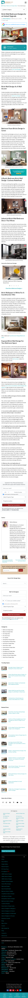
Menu (3, 857)
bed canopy (16, 359)
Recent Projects (5, 866)
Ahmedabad (4, 969)
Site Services (4, 935)
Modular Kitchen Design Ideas (9, 655)
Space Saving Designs (6, 888)
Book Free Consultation (14, 505)
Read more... (4, 670)
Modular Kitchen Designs (7, 881)
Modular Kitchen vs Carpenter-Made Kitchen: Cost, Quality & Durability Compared (16, 759)
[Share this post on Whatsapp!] (25, 18)
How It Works (5, 861)
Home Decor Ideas (7, 645)
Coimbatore (4, 955)
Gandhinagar (4, 971)
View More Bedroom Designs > (14, 288)
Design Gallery (5, 864)
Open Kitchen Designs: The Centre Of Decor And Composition (16, 767)
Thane (8, 959)
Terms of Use (18, 987)
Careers (3, 925)
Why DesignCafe (5, 928)
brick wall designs (16, 69)
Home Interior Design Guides (8, 906)
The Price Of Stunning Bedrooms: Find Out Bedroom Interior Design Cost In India (16, 720)
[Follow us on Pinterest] (13, 990)
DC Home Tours (6, 635)
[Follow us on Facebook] (8, 990)
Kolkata (3, 966)
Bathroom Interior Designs (7, 901)
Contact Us (4, 933)
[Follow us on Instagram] (10, 990)
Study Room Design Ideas (8, 657)
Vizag (2, 957)
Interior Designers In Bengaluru (9, 908)
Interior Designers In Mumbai (8, 916)
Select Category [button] (8, 9)
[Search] (25, 583)
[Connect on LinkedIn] (20, 990)
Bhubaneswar (5, 967)
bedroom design (16, 95)
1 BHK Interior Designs (7, 874)
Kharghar (13, 959)
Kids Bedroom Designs (7, 896)
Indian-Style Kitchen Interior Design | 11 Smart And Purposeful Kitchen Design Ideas (17, 676)
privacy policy (6, 619)
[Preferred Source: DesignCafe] (14, 24)
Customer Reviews (6, 903)
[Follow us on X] (13, 802)
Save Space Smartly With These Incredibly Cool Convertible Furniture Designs (16, 743)
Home (3, 859)
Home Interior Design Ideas (9, 647)
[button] (10, 285)
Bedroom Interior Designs (7, 891)
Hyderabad (4, 950)
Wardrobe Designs (6, 886)
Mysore (3, 953)
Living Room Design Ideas (8, 653)
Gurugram (4, 962)
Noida (3, 964)
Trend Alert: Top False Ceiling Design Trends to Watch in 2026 (16, 712)
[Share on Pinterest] (25, 28)
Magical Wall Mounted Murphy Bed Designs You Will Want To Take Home (16, 691)
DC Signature (5, 871)
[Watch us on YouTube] (18, 990)
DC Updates (5, 637)
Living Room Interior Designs (8, 893)
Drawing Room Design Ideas (9, 641)
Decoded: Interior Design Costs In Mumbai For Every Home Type (15, 668)
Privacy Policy (10, 987)
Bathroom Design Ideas (8, 629)
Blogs (3, 920)
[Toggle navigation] (26, 2)
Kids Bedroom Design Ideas (9, 651)
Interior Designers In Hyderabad (9, 913)
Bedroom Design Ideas (12, 5)
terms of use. (15, 619)
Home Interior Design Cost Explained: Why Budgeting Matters (16, 683)
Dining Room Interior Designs (8, 898)
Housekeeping (6, 649)
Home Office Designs (6, 883)
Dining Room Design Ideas (9, 639)
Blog (5, 5)
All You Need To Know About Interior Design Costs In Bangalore (16, 728)
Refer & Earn (4, 923)
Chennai (3, 952)
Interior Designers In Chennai (8, 911)
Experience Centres (6, 918)
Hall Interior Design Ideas (8, 643)
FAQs (3, 930)
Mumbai (3, 959)
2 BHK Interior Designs (7, 876)
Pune (2, 960)
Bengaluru (4, 946)
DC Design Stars (6, 633)
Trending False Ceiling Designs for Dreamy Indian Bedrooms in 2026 (16, 698)
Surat (2, 973)
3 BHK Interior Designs (7, 878)
